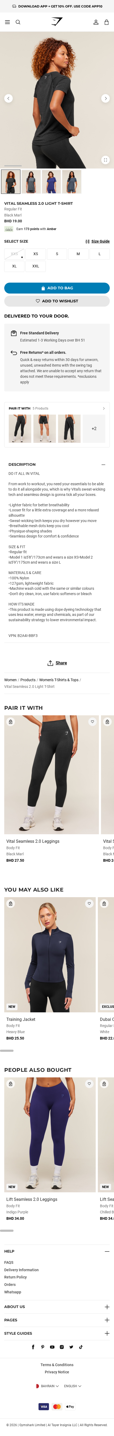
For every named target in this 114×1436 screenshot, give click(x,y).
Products (28, 680)
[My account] (96, 22)
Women (10, 680)
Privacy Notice (57, 1372)
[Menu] (7, 22)
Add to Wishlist (60, 301)
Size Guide (100, 241)
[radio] (10, 182)
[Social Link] (33, 1347)
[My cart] (106, 22)
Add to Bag (60, 288)
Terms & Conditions (57, 1365)
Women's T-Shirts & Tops (58, 680)
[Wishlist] (92, 721)
